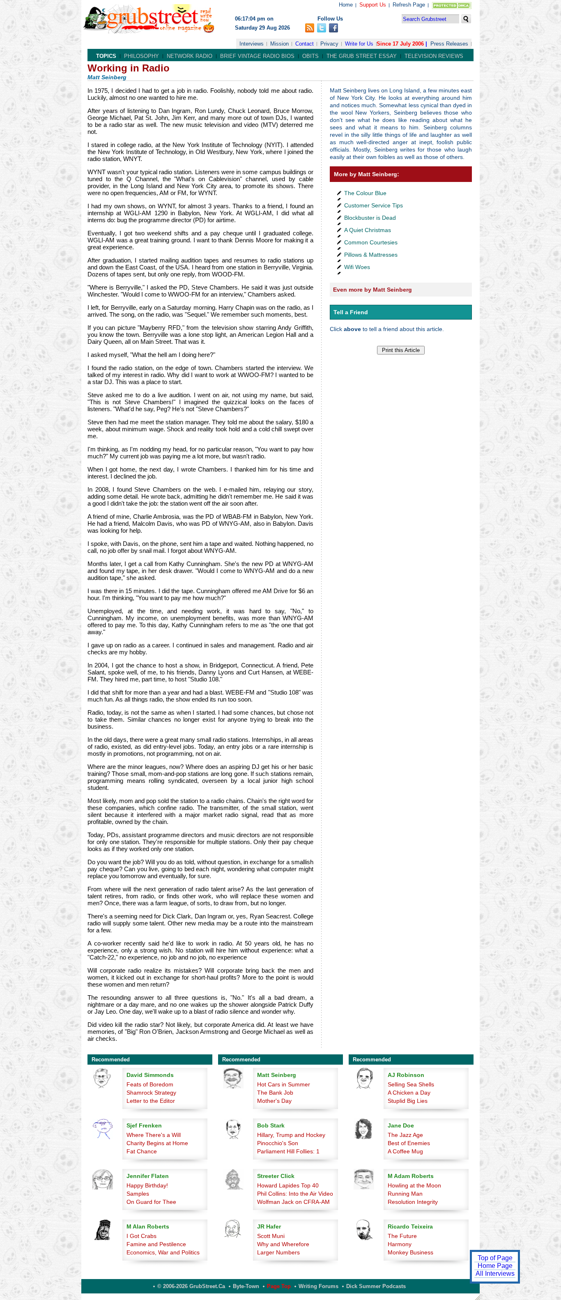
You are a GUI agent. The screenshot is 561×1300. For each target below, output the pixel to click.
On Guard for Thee (151, 1202)
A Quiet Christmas (367, 230)
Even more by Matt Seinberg (372, 289)
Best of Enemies (409, 1143)
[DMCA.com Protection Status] (449, 7)
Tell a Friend (350, 312)
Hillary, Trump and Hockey (291, 1135)
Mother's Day (274, 1101)
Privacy (329, 44)
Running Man (405, 1193)
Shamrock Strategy (151, 1092)
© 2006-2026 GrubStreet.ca (191, 1286)
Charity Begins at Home (157, 1143)
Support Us (372, 5)
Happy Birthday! (147, 1185)
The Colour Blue (365, 193)
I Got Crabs (141, 1236)
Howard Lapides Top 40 (288, 1185)
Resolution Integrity (413, 1202)
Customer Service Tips (373, 205)
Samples (137, 1193)
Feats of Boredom (149, 1084)
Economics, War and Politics (163, 1252)
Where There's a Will (153, 1135)
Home (346, 5)
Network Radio (189, 56)
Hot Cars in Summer (283, 1084)
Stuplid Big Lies (408, 1101)
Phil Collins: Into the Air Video (295, 1193)
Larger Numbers (278, 1252)
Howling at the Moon (414, 1185)
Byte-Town (246, 1286)
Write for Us (359, 44)
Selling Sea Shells (411, 1084)
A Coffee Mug (405, 1151)
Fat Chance (141, 1151)
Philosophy (141, 56)
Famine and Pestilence (156, 1244)
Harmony (400, 1244)
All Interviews (495, 1273)
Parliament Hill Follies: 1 (288, 1151)
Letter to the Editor (150, 1101)
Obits (310, 56)
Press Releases (449, 44)
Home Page (495, 1265)
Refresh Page (409, 5)
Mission (279, 44)
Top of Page (495, 1257)
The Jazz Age (405, 1135)
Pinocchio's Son (277, 1143)
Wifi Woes (357, 267)
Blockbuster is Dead (370, 217)
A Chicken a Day (409, 1092)
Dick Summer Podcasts (376, 1286)
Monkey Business (410, 1252)
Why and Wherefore (283, 1244)
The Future (402, 1236)
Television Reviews (434, 56)
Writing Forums (318, 1286)
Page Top (279, 1286)
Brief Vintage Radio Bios (257, 56)
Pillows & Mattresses (371, 254)
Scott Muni (271, 1236)
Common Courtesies (371, 242)
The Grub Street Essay (361, 56)
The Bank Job (275, 1092)
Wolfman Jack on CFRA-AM (293, 1202)
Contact (304, 44)
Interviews (251, 44)
